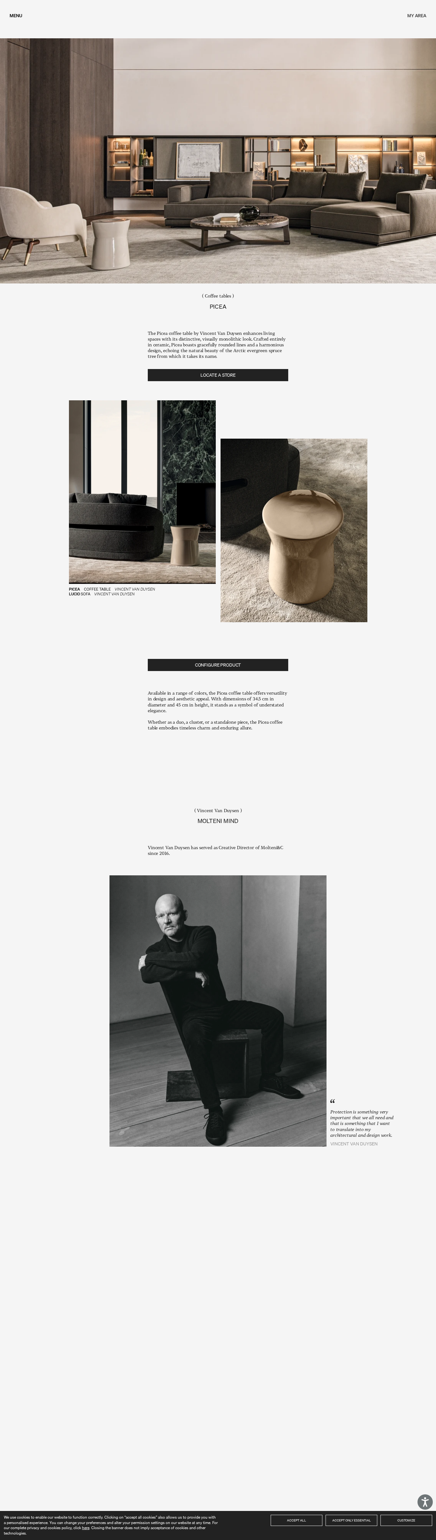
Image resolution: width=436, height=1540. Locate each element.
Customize (406, 1520)
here (85, 1528)
